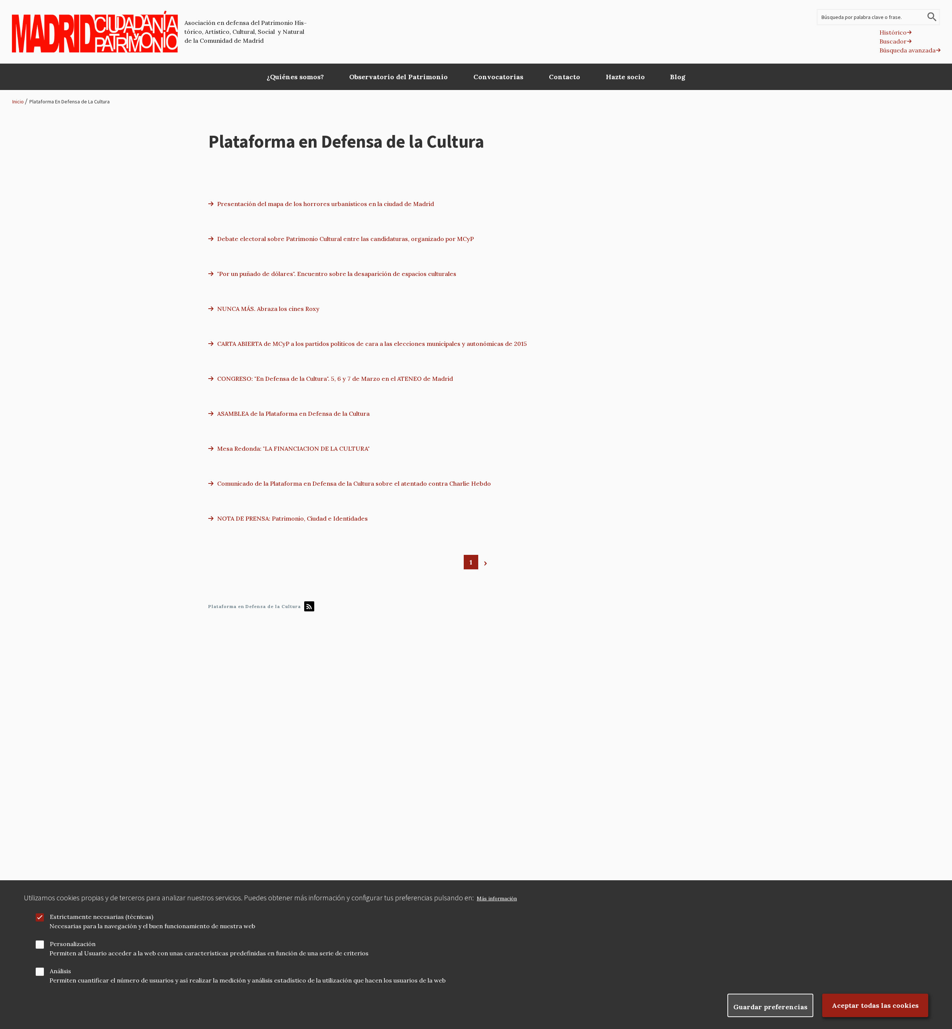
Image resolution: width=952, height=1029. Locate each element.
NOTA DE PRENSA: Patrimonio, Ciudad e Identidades (292, 518)
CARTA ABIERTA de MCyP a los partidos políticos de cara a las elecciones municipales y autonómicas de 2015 (372, 343)
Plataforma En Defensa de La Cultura (69, 101)
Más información (497, 898)
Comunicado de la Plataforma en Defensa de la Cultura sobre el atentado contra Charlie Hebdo (354, 483)
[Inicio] (95, 31)
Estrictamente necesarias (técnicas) (101, 916)
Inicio (18, 101)
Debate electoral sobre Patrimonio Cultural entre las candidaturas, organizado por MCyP (345, 238)
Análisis (60, 971)
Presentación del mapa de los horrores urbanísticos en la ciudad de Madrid (325, 204)
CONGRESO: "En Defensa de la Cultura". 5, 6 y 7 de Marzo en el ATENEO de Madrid (335, 378)
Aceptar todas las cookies (875, 1005)
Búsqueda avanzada (907, 50)
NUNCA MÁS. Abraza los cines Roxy (268, 308)
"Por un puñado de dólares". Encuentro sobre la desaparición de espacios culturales (336, 273)
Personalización (73, 944)
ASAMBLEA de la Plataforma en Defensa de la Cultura (293, 413)
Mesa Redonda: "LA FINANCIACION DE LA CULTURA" (293, 448)
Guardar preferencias (770, 1007)
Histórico (893, 32)
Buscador (893, 41)
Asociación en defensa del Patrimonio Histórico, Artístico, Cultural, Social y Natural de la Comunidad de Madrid (245, 31)
